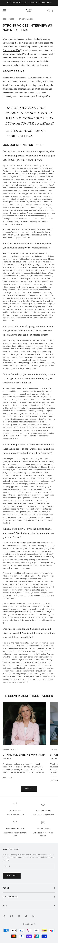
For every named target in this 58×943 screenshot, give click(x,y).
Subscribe (11, 875)
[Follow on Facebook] (4, 916)
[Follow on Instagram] (11, 916)
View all (29, 789)
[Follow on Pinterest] (18, 916)
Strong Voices (26, 19)
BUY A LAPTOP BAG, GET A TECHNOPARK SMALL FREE (29, 3)
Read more (7, 777)
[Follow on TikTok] (26, 916)
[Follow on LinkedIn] (33, 916)
